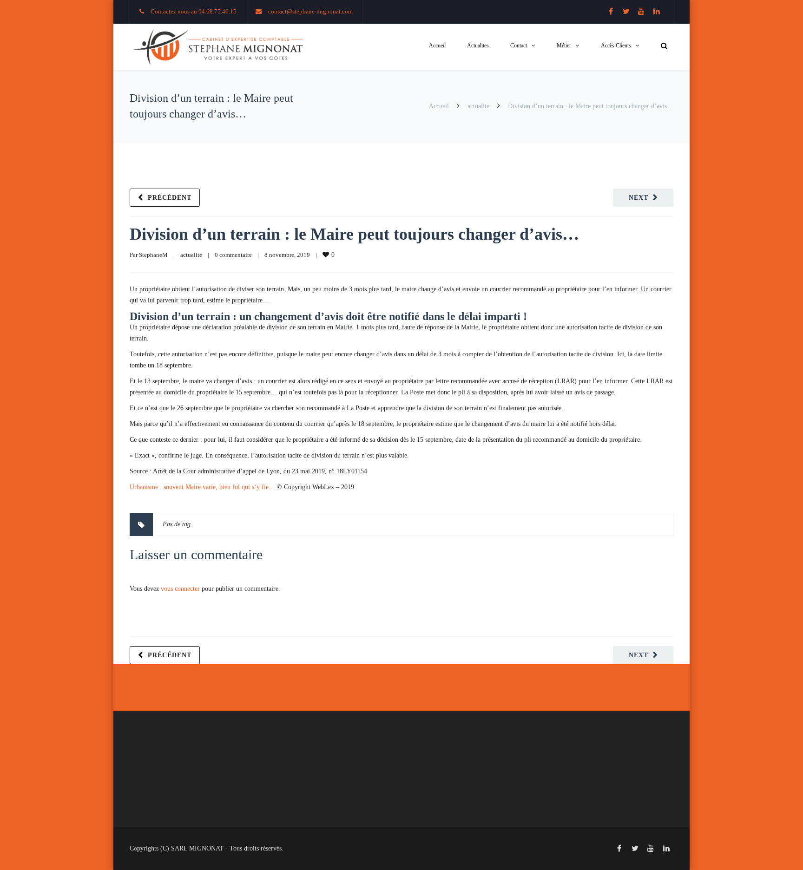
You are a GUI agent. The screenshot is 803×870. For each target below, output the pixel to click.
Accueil (437, 45)
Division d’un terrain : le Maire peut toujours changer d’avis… (354, 234)
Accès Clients (616, 45)
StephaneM (153, 254)
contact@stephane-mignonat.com (310, 11)
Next (638, 197)
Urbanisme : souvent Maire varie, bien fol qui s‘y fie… (202, 487)
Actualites (478, 45)
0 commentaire (233, 254)
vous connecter (180, 588)
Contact (518, 45)
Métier (564, 45)
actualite (478, 106)
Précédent (169, 197)
